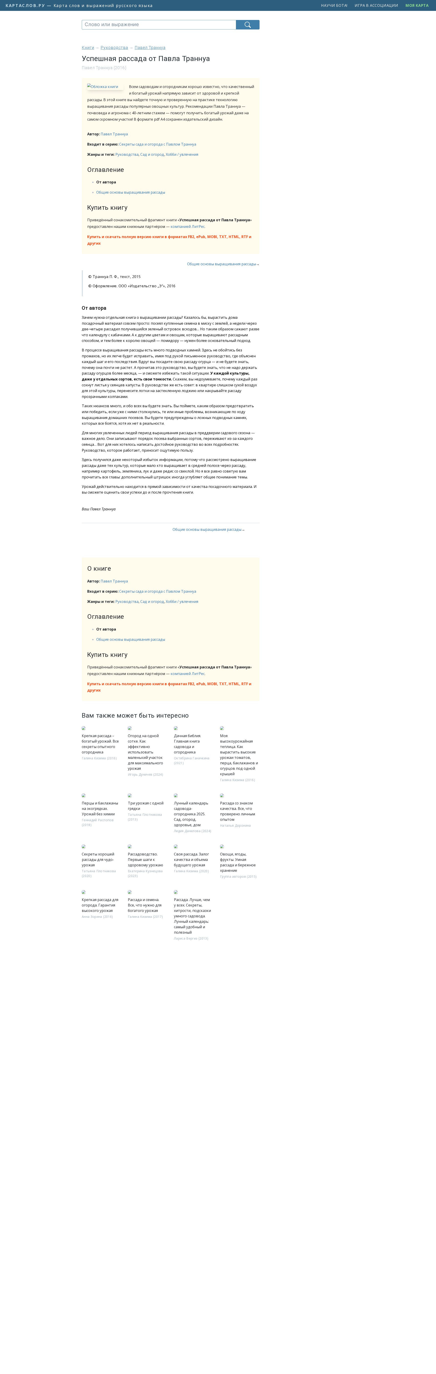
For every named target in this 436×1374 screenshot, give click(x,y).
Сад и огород (152, 154)
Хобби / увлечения (182, 154)
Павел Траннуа (114, 134)
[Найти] (247, 24)
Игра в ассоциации (376, 5)
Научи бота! (334, 5)
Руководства (127, 154)
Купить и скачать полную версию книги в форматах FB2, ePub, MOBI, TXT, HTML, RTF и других (169, 240)
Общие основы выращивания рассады (130, 192)
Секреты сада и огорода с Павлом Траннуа (157, 144)
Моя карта (417, 5)
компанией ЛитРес (188, 226)
